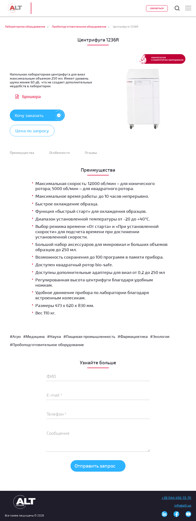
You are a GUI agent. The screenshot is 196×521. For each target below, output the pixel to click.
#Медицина (34, 336)
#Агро (15, 336)
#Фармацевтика (133, 336)
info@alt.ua (182, 505)
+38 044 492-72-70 (176, 498)
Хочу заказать (29, 115)
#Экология (159, 336)
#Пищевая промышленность (89, 336)
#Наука (54, 336)
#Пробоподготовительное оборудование (47, 344)
